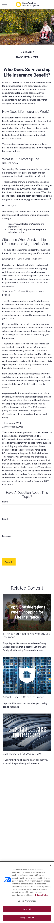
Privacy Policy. (41, 895)
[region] (27, 892)
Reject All (27, 909)
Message (6, 536)
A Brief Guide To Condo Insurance (23, 697)
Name (5, 501)
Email (5, 518)
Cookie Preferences (27, 901)
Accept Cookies (27, 917)
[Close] (50, 865)
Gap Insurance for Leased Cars (22, 753)
